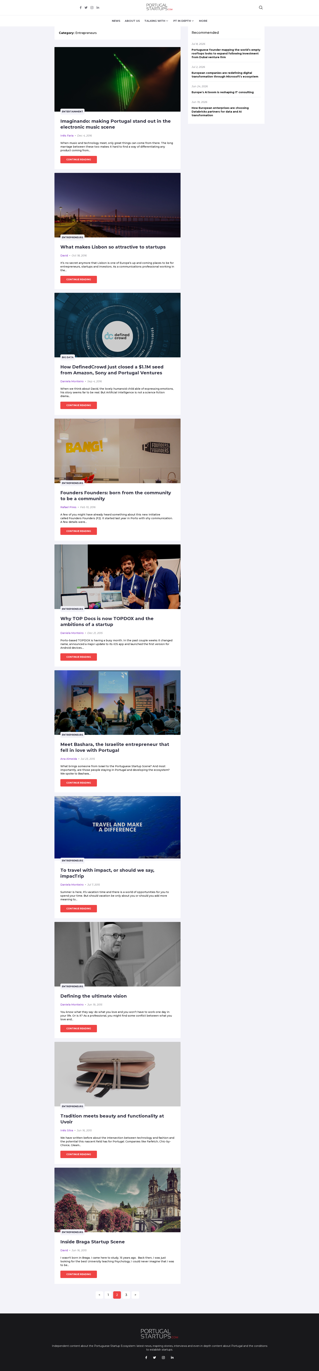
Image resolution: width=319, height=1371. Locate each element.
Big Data (67, 357)
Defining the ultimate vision (93, 996)
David (64, 255)
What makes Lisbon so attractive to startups (113, 247)
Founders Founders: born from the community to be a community (115, 495)
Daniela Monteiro (72, 381)
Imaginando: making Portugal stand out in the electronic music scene (115, 124)
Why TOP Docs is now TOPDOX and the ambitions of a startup (107, 621)
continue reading (78, 159)
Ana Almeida (68, 758)
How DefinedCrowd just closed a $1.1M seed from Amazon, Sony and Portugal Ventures (112, 369)
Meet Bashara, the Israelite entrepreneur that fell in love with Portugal (114, 747)
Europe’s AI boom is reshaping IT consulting (223, 92)
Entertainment (72, 111)
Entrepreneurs (72, 237)
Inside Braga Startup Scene (92, 1241)
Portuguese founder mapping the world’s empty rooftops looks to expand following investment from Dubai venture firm (226, 53)
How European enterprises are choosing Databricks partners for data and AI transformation (220, 111)
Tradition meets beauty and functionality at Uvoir (112, 1119)
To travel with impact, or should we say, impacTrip (107, 873)
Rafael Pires (68, 507)
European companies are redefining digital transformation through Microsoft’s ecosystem (225, 74)
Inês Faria (66, 135)
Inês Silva (66, 1130)
